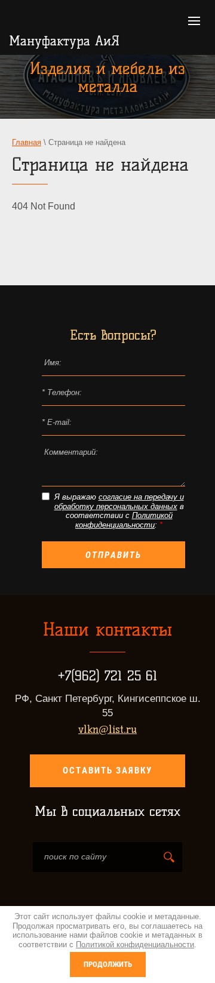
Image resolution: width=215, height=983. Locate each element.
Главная (26, 142)
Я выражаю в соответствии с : (119, 510)
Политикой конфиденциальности (124, 520)
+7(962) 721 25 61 (107, 676)
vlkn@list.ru (107, 729)
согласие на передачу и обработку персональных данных (119, 501)
